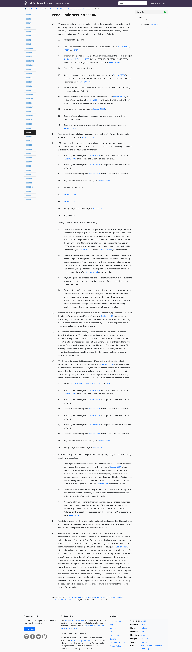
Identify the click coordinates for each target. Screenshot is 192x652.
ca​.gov (153, 24)
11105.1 (29, 56)
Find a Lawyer (115, 621)
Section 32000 (114, 62)
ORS (147, 638)
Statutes (144, 628)
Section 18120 (70, 59)
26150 (120, 46)
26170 (66, 50)
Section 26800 (93, 100)
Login (164, 3)
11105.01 (29, 52)
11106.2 (29, 141)
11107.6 (29, 162)
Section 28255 (99, 109)
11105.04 (29, 82)
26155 (126, 46)
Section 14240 (122, 546)
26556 (79, 383)
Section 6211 (115, 467)
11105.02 (29, 65)
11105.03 (29, 73)
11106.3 (29, 145)
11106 (28, 132)
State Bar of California (73, 620)
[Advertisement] (151, 64)
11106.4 (29, 149)
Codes (31, 9)
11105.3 (29, 78)
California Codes (61, 3)
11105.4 (29, 86)
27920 (93, 383)
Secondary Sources (118, 642)
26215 (75, 50)
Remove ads (155, 3)
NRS (142, 631)
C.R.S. (143, 624)
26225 (73, 383)
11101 (28, 19)
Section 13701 (74, 515)
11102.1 (29, 27)
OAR (142, 638)
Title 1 (55, 9)
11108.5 (29, 178)
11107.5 (29, 157)
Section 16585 (85, 82)
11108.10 (29, 187)
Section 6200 (102, 483)
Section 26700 (119, 96)
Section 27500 (119, 75)
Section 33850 (95, 433)
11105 (28, 44)
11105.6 (29, 103)
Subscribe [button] (29, 629)
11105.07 (29, 107)
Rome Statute (146, 646)
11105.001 (30, 48)
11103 (28, 35)
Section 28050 (95, 173)
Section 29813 (70, 128)
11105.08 (29, 115)
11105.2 (29, 69)
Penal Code (40, 9)
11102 (28, 23)
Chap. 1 (63, 9)
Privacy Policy (115, 646)
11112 (28, 199)
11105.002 (30, 61)
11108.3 (29, 174)
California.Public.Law (40, 3)
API (111, 632)
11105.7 (29, 111)
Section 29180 (70, 201)
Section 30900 (93, 424)
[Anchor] (117, 34)
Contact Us (114, 635)
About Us (113, 628)
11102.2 (29, 31)
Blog (111, 624)
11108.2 (29, 170)
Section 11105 (88, 137)
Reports (113, 639)
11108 (28, 166)
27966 (99, 383)
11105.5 (29, 90)
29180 (109, 249)
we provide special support (82, 640)
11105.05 (29, 94)
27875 (86, 383)
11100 (28, 14)
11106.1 (29, 136)
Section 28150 (93, 415)
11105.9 (29, 124)
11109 (28, 191)
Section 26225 (83, 59)
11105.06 (29, 99)
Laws (143, 635)
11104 (28, 40)
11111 (28, 195)
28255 (101, 249)
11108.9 (29, 183)
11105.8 (29, 120)
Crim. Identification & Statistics (79, 9)
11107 (28, 153)
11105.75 (29, 128)
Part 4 (48, 9)
